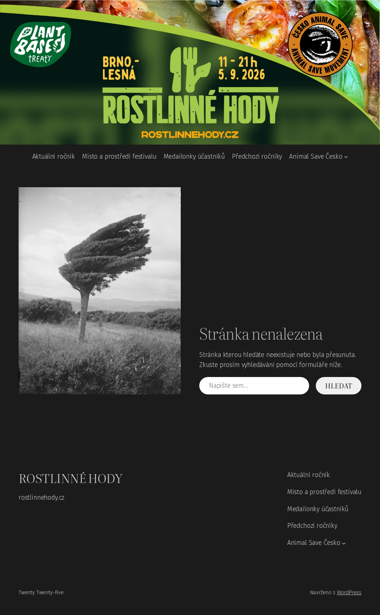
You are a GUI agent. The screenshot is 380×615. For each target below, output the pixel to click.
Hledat (338, 385)
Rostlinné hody (70, 478)
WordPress (349, 592)
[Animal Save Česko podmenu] (346, 157)
